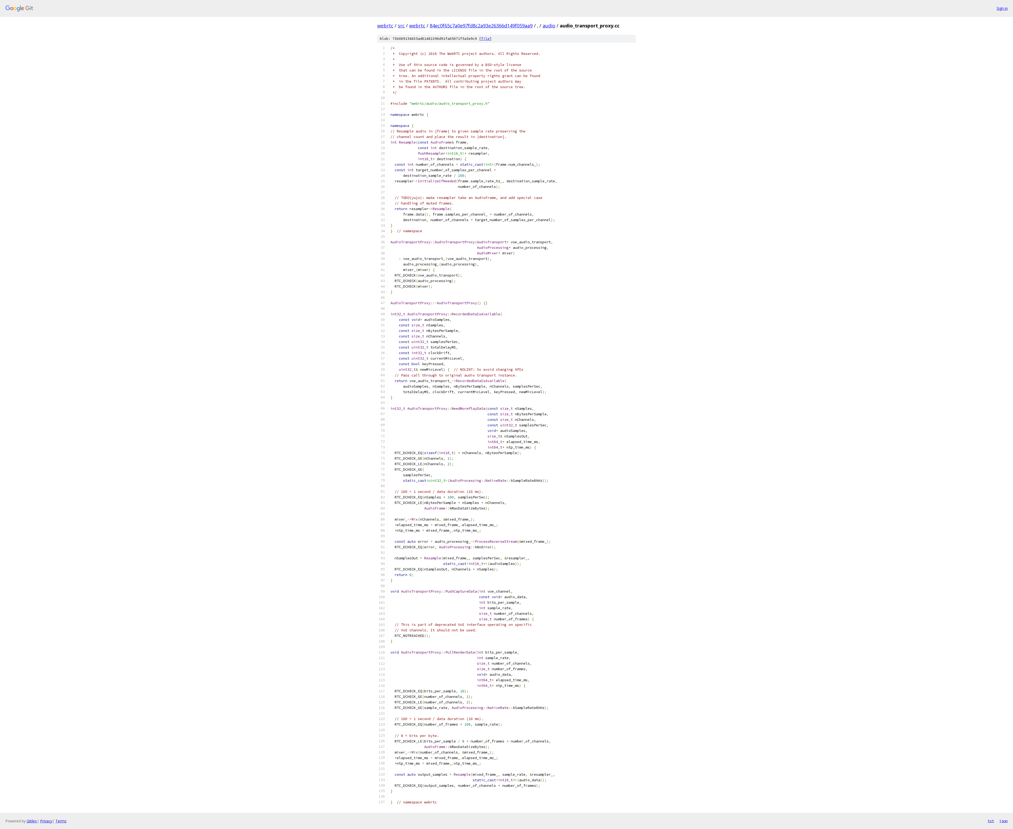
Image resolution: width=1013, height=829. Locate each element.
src (401, 25)
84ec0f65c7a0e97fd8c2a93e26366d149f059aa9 (481, 25)
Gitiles (32, 820)
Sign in (1002, 8)
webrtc (385, 25)
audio (549, 25)
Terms (60, 820)
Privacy (46, 820)
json (1003, 820)
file (485, 38)
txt (991, 820)
